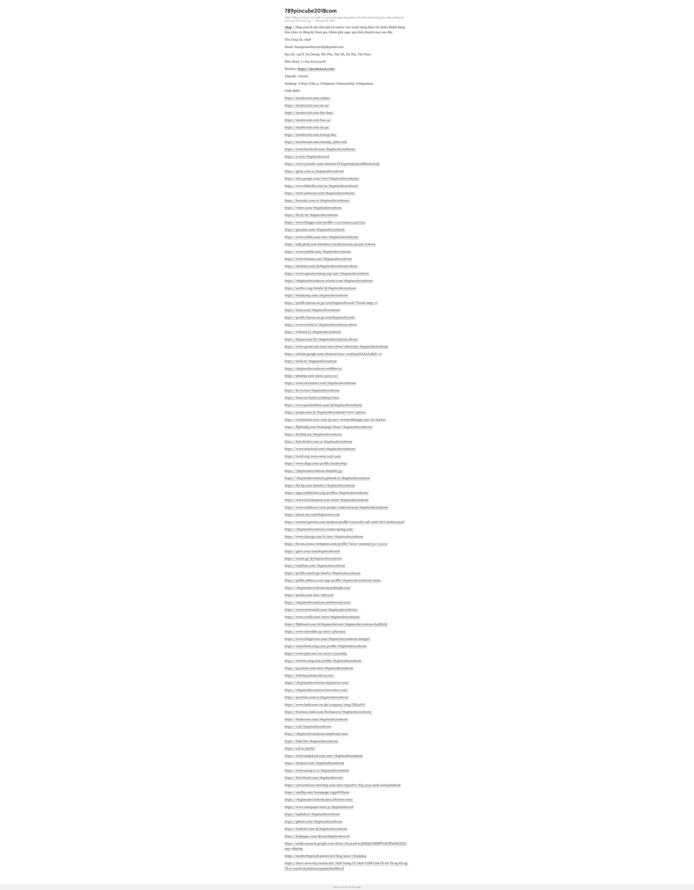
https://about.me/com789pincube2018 (312, 514)
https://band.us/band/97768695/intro (312, 398)
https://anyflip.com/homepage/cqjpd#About (317, 792)
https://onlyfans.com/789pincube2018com (315, 566)
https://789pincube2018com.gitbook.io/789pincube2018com (327, 478)
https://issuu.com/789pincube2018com (312, 310)
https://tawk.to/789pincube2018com (311, 361)
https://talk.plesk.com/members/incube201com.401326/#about (330, 244)
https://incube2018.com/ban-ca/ (308, 120)
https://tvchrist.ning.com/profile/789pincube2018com (323, 661)
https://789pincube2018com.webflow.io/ (314, 368)
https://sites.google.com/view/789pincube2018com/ (322, 178)
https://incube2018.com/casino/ (308, 98)
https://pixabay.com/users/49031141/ (312, 376)
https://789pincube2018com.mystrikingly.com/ (318, 588)
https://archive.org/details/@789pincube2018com (320, 288)
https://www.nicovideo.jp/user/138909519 (315, 631)
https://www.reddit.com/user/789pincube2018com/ (322, 237)
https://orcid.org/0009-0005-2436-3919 (313, 456)
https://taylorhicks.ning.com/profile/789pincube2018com (325, 646)
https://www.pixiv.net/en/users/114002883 (316, 653)
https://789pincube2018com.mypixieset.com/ (317, 683)
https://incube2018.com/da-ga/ (307, 127)
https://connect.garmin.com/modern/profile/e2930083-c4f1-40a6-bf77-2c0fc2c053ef (344, 522)
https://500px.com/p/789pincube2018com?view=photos (325, 412)
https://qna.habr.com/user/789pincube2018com (319, 668)
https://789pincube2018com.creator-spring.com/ (319, 529)
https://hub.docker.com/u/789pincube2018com (318, 441)
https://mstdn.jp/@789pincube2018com (313, 558)
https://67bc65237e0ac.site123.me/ (309, 675)
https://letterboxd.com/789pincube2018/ (314, 778)
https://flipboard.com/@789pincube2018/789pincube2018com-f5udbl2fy (336, 624)
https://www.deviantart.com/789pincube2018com (320, 383)
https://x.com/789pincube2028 (307, 156)
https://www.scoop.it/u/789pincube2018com (317, 770)
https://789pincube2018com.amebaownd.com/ (318, 602)
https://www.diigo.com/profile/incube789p (316, 463)
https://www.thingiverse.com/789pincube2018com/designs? (327, 639)
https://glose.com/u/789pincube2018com (314, 171)
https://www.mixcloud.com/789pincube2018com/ (320, 449)
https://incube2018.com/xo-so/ (307, 105)
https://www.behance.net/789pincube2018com (318, 259)
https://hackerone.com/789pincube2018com (316, 719)
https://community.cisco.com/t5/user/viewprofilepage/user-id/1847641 (335, 420)
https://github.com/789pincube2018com (313, 821)
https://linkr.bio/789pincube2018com (311, 741)
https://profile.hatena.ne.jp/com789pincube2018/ (320, 317)
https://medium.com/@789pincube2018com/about (321, 266)
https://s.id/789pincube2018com (308, 726)
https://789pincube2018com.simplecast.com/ (317, 734)
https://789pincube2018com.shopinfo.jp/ (314, 471)
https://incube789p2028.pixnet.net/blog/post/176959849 (325, 856)
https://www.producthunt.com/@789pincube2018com (323, 405)
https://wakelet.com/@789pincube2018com (316, 829)
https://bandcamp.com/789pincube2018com (316, 295)
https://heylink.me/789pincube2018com (313, 434)
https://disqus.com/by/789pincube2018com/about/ (321, 339)
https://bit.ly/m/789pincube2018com (311, 215)
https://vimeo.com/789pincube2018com (313, 208)
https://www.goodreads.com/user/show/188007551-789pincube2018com (336, 346)
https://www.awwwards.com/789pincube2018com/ (321, 610)
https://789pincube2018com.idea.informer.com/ (319, 799)
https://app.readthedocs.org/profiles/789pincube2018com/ (327, 493)
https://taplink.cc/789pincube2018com (312, 814)
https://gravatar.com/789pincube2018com (315, 229)
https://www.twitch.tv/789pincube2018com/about (321, 325)
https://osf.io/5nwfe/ (300, 748)
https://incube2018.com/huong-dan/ (311, 135)
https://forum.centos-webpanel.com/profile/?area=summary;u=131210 (336, 544)
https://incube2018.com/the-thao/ (309, 113)
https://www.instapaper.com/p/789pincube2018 (319, 807)
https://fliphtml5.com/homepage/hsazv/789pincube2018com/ (329, 427)
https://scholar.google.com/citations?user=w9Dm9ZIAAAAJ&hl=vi (333, 354)
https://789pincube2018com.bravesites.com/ (316, 690)
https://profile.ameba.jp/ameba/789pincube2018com (322, 573)
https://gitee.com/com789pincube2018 (312, 551)
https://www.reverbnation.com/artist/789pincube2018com (327, 500)
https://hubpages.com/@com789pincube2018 (317, 836)
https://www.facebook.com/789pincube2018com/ (320, 149)
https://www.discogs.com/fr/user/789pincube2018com (324, 537)
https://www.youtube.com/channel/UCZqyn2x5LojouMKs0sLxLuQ (332, 164)
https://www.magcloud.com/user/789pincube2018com (324, 756)
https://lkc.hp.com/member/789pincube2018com (320, 485)
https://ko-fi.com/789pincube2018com (312, 390)
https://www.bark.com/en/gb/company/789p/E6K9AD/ (325, 705)
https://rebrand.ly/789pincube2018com (313, 332)
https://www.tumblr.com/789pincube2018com (318, 252)
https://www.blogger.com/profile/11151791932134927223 (325, 222)
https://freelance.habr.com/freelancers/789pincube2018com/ (328, 712)
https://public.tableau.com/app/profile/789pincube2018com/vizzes (333, 580)
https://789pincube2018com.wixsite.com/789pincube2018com (328, 281)
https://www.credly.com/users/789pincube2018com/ (322, 617)
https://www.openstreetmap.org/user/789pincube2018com (327, 273)
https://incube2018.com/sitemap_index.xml (316, 142)
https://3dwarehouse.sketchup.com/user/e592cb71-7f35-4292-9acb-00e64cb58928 (343, 785)
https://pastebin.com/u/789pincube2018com (316, 697)
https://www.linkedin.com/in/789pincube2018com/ (322, 186)
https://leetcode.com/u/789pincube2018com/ (317, 200)
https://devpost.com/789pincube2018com (314, 763)
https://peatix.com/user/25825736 (309, 595)
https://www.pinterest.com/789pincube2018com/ (320, 193)
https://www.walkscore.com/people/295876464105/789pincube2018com (336, 507)
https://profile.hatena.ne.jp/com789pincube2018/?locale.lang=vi (331, 303)
